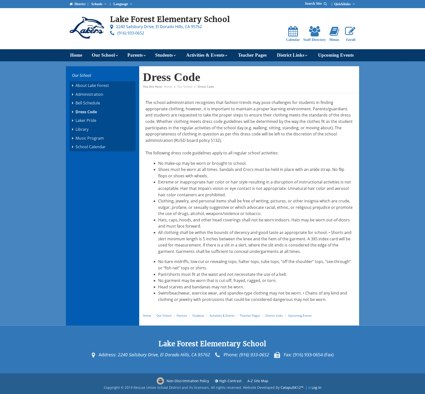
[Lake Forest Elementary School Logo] (86, 29)
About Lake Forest (92, 85)
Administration (89, 94)
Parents (135, 55)
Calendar (293, 40)
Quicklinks (342, 4)
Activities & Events (205, 55)
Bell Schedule (88, 103)
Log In (316, 387)
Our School (103, 55)
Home (76, 55)
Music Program (90, 138)
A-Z (257, 380)
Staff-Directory (314, 40)
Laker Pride (86, 120)
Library (82, 129)
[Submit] (325, 3)
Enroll (350, 40)
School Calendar (91, 146)
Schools (97, 4)
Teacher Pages (252, 55)
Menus (334, 40)
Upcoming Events (336, 55)
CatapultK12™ (292, 387)
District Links (290, 55)
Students (164, 55)
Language (121, 4)
